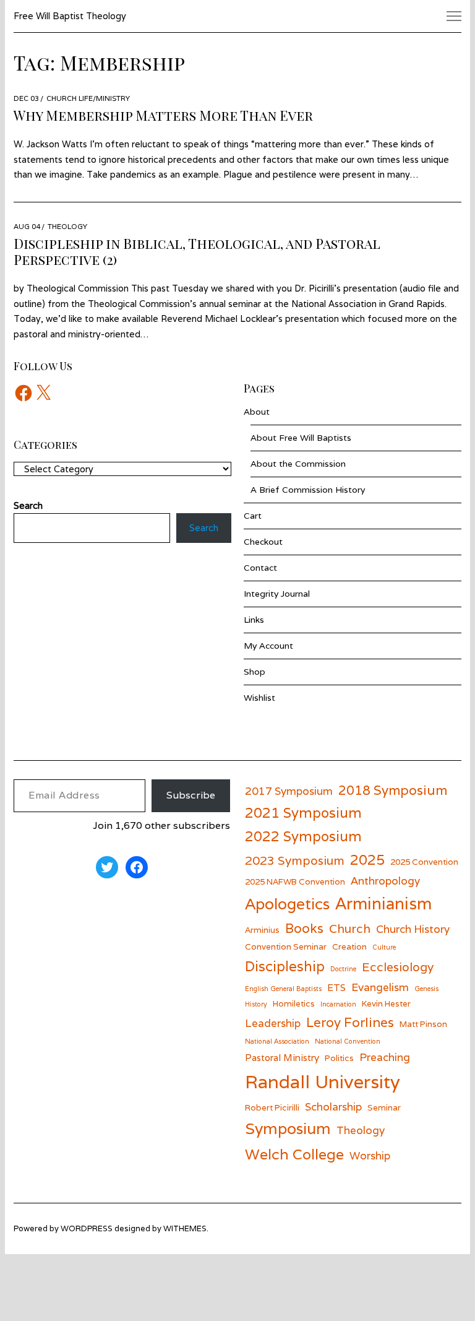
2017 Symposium (289, 791)
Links (254, 619)
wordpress (87, 1228)
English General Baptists (283, 988)
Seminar (384, 1107)
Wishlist (259, 697)
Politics (339, 1057)
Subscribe (190, 795)
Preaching (384, 1057)
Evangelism (380, 987)
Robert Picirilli (272, 1107)
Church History (413, 929)
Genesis (426, 988)
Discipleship (285, 966)
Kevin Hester (386, 1003)
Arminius (262, 929)
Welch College (294, 1154)
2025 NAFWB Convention (295, 881)
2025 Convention (424, 861)
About (257, 411)
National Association (277, 1041)
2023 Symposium (294, 860)
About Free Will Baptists (300, 437)
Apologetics (287, 904)
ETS (336, 987)
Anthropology (385, 880)
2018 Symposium (392, 790)
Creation (349, 946)
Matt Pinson (423, 1023)
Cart (253, 515)
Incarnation (338, 1004)
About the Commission (298, 463)
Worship (369, 1155)
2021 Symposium (303, 812)
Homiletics (294, 1003)
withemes (185, 1228)
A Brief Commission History (307, 489)
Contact (260, 567)
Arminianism (383, 903)
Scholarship (333, 1106)
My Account (268, 645)
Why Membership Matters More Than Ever (163, 115)
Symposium (288, 1128)
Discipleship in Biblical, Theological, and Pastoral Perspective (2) (197, 251)
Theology (67, 226)
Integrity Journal (277, 593)
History (256, 1004)
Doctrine (343, 968)
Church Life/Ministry (88, 98)
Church (349, 928)
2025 (367, 859)
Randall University (322, 1081)
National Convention (347, 1041)
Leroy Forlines (350, 1022)
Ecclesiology (398, 966)
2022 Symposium (303, 836)
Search (203, 528)
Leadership (273, 1023)
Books (304, 928)
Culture (384, 947)
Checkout (263, 541)
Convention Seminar (286, 946)
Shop (254, 671)
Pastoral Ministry (282, 1057)
